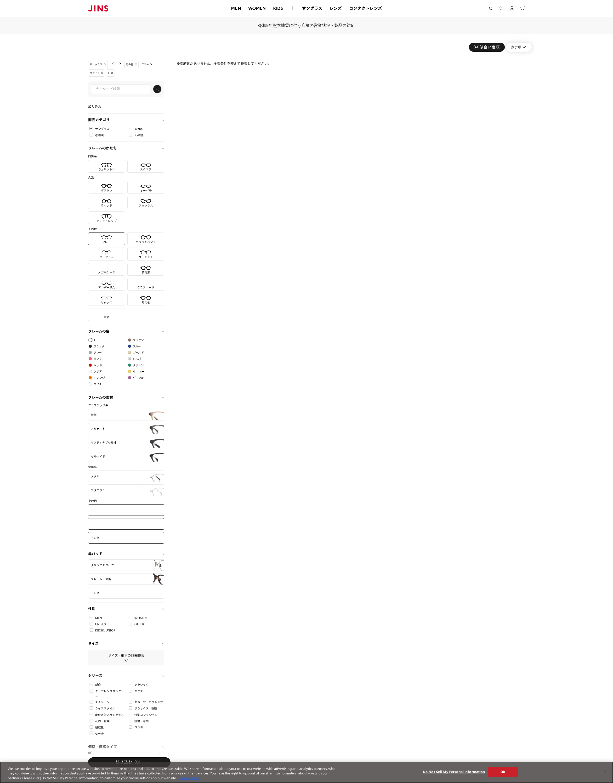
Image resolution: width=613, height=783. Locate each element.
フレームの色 (98, 331)
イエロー (138, 371)
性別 (91, 609)
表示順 (516, 47)
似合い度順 (489, 47)
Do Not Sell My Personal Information (454, 771)
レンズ (335, 8)
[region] (306, 772)
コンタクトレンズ (365, 8)
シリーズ (95, 675)
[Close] (605, 771)
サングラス (312, 8)
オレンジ (99, 377)
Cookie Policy (189, 778)
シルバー (138, 358)
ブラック (99, 346)
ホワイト (99, 383)
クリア (97, 371)
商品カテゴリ (99, 120)
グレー (97, 352)
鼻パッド (95, 554)
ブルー (137, 346)
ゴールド (138, 352)
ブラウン (138, 340)
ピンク (97, 358)
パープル (138, 377)
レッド (97, 365)
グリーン (138, 365)
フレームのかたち (102, 148)
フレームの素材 (100, 397)
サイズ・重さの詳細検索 (126, 655)
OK (502, 771)
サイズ (93, 643)
